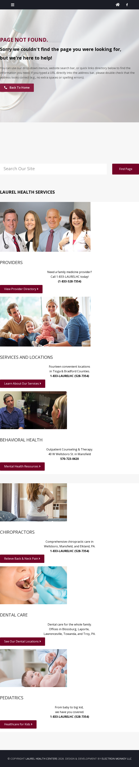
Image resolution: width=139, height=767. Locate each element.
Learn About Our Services (22, 383)
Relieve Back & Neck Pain (21, 559)
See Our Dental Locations (21, 641)
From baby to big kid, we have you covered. (69, 712)
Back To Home (19, 88)
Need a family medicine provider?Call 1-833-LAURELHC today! (69, 276)
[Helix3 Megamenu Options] (12, 5)
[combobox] (53, 169)
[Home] (117, 4)
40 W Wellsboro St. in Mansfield (69, 454)
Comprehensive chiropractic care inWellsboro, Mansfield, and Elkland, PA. (69, 546)
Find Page (125, 169)
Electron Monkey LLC (117, 758)
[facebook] (127, 5)
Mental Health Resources (21, 466)
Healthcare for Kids (17, 724)
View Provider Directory (20, 289)
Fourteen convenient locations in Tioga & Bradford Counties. (69, 371)
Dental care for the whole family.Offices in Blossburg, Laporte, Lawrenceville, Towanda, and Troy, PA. (69, 629)
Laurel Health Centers (41, 758)
